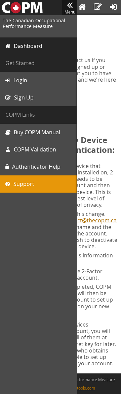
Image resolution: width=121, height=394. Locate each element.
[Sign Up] (98, 7)
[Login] (113, 7)
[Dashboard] (82, 7)
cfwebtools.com (80, 388)
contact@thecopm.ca (90, 220)
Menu (70, 12)
